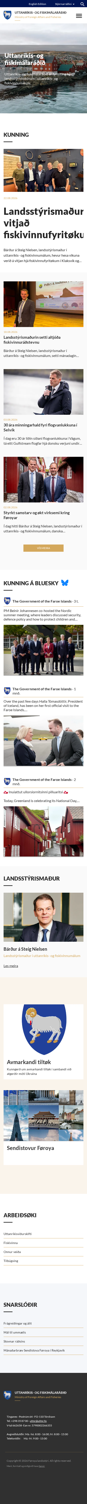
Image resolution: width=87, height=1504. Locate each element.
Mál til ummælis (15, 1332)
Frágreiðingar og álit (18, 1323)
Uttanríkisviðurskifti (18, 1234)
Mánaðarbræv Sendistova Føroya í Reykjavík (34, 1350)
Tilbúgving (11, 1261)
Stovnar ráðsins (14, 1341)
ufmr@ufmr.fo (38, 1421)
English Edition (37, 4)
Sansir (42, 1466)
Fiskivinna (11, 1243)
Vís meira (43, 548)
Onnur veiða (12, 1252)
